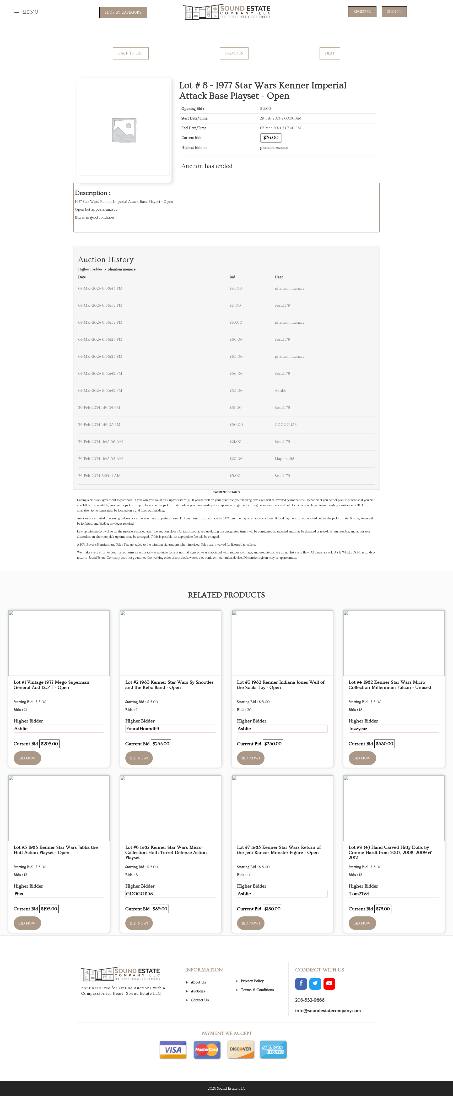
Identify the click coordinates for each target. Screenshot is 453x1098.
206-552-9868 (310, 1000)
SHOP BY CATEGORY (123, 12)
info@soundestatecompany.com (328, 1010)
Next (330, 53)
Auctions (198, 991)
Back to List (130, 53)
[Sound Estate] (226, 11)
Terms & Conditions (257, 990)
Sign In (394, 12)
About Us (198, 982)
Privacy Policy (252, 981)
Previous (234, 53)
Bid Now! (27, 758)
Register (362, 12)
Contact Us (200, 1000)
